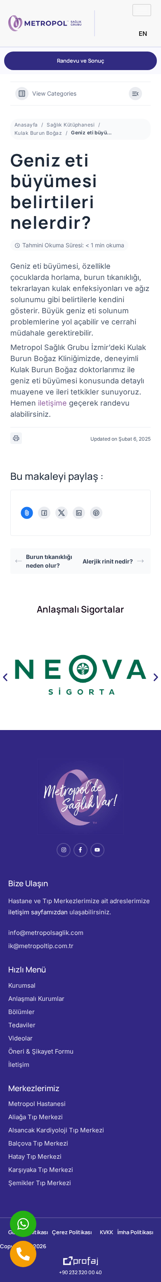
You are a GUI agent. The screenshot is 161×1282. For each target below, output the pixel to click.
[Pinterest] (96, 513)
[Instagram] (64, 850)
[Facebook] (44, 513)
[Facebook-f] (80, 850)
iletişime (52, 403)
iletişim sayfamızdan (38, 912)
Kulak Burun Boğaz (38, 133)
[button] (5, 677)
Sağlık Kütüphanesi (71, 125)
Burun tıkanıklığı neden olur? (49, 561)
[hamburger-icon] (142, 10)
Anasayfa (26, 125)
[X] (61, 513)
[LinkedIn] (79, 513)
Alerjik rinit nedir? (108, 561)
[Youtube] (97, 850)
